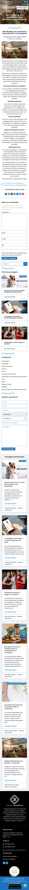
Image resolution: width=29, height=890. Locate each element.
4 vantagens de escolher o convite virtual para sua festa (13, 317)
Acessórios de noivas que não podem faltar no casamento (13, 707)
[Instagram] (27, 2)
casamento (7, 183)
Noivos (3, 382)
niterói (25, 185)
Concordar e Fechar (15, 885)
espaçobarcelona (8, 185)
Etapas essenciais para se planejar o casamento (13, 762)
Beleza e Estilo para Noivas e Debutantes (14, 389)
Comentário (6, 212)
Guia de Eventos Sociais (9, 374)
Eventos (4, 369)
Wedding (4, 387)
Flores (3, 371)
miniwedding (18, 185)
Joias (3, 379)
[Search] (25, 264)
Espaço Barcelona (7, 366)
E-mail (4, 239)
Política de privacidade (14, 887)
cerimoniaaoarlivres (17, 183)
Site (3, 245)
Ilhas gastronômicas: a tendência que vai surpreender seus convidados (12, 650)
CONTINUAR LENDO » (10, 503)
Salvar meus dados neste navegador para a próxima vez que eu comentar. (14, 254)
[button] (14, 8)
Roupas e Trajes (6, 384)
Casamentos (5, 361)
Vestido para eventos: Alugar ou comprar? (14, 343)
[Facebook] (25, 2)
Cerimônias (5, 364)
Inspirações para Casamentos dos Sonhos (14, 376)
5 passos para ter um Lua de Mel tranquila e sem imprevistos (14, 291)
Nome (4, 233)
